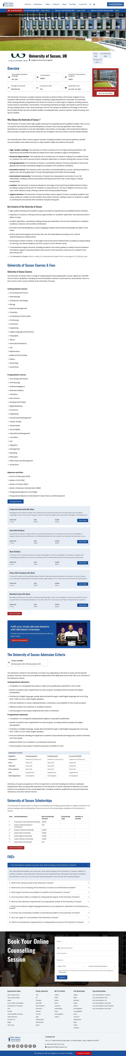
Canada (38, 1000)
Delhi (56, 998)
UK (37, 998)
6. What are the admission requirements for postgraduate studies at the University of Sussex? (45, 902)
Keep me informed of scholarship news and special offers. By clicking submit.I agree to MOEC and (86, 971)
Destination (38, 4)
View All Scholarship (16, 848)
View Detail (82, 520)
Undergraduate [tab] (15, 501)
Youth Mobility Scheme (15, 1014)
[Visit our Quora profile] (34, 1046)
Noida (56, 1000)
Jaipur (57, 995)
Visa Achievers (12, 1017)
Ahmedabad (77, 1009)
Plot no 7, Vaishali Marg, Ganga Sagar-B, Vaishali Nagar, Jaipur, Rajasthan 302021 (72, 1041)
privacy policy (62, 972)
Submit (62, 977)
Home (9, 15)
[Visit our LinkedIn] (21, 1046)
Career (9, 1011)
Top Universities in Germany (101, 1009)
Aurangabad (59, 1014)
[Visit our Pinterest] (30, 1046)
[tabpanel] (48, 560)
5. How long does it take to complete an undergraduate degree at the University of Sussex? (44, 897)
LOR (8, 1009)
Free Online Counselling (15, 1003)
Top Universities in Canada (101, 995)
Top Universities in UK (99, 1000)
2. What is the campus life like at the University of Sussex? (31, 883)
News (9, 1000)
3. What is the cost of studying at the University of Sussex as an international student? (42, 888)
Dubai (75, 1025)
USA (37, 995)
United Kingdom (20, 15)
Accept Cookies (83, 1053)
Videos (47, 4)
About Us (28, 4)
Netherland (39, 1022)
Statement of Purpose (14, 1006)
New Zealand (40, 1006)
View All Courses (14, 614)
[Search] (90, 4)
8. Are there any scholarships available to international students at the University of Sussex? (44, 913)
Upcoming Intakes (13, 998)
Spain (37, 1025)
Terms (109, 970)
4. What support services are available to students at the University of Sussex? (39, 892)
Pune (56, 1003)
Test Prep (72, 4)
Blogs (64, 4)
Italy (37, 1017)
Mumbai (76, 1000)
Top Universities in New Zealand (102, 1006)
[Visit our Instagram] (9, 1046)
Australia (39, 1003)
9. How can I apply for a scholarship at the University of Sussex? (33, 917)
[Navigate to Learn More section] (94, 4)
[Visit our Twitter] (26, 1046)
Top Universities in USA (99, 998)
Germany (39, 1009)
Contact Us (83, 4)
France (38, 1014)
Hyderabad (58, 1009)
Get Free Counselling (105, 93)
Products (56, 4)
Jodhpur (76, 1028)
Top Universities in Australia (101, 1003)
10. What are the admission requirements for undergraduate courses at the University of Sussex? (46, 922)
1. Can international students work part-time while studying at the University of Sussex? (42, 865)
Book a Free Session (19, 640)
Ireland (38, 1011)
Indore (57, 1017)
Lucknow (57, 1006)
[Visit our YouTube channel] (17, 1046)
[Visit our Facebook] (13, 1046)
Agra (56, 1011)
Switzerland (40, 1020)
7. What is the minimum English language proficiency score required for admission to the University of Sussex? (48, 907)
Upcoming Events (13, 995)
